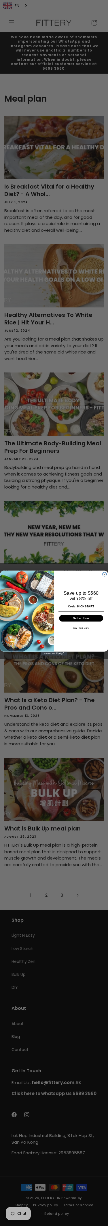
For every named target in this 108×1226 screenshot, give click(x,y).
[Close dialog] (104, 574)
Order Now (81, 618)
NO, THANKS (81, 628)
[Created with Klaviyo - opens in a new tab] (54, 653)
